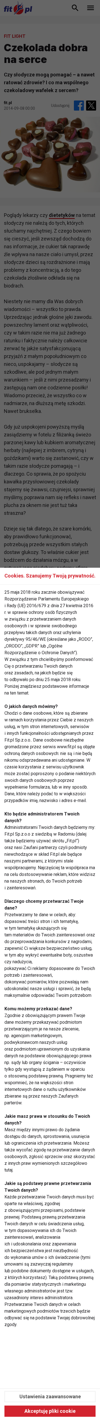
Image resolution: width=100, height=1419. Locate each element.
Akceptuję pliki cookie (50, 1411)
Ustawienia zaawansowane (50, 1396)
